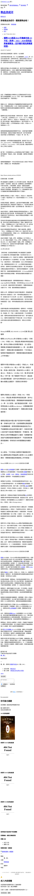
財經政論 (13, 24)
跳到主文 (3, 16)
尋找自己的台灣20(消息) (17, 670)
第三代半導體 (7, 629)
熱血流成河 (7, 12)
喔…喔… (3, 655)
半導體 (25, 472)
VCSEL (31, 567)
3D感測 (8, 474)
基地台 (17, 474)
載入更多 (3, 676)
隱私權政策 (28, 872)
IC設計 (26, 486)
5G (1, 474)
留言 (15, 664)
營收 (23, 483)
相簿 (5, 27)
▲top (2, 673)
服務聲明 (17, 874)
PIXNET (7, 872)
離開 (9, 892)
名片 (5, 31)
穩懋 (2, 469)
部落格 (6, 29)
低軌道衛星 (23, 474)
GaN (12, 629)
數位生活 (12, 668)
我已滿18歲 (3, 892)
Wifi (12, 474)
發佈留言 (3, 686)
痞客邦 (12, 664)
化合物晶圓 (11, 469)
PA (26, 495)
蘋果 (10, 613)
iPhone (13, 613)
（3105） (26, 56)
